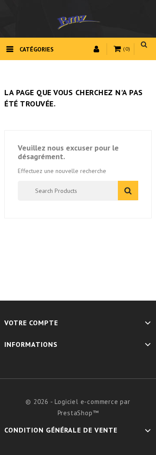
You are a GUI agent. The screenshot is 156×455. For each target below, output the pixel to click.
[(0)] (118, 49)
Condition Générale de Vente (60, 430)
